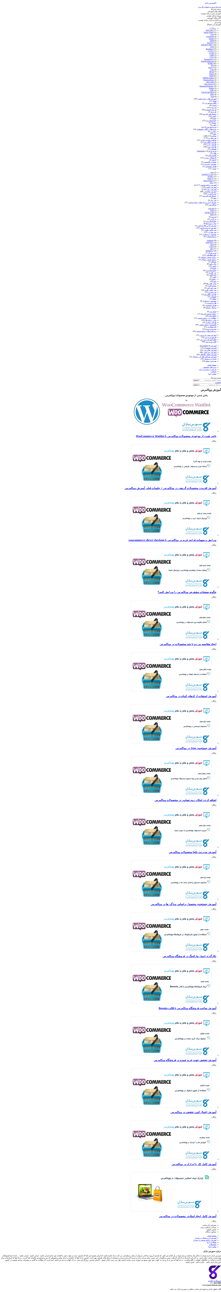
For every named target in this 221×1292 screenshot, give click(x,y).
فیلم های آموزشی (214, 11)
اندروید (213, 107)
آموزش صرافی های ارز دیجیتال (204, 357)
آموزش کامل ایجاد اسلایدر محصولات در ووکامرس (187, 1216)
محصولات (212, 1244)
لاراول (214, 160)
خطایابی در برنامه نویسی (207, 318)
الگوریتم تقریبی (210, 103)
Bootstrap (209, 49)
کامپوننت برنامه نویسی (207, 325)
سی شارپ (212, 138)
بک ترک (213, 112)
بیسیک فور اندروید (209, 114)
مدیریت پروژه (211, 329)
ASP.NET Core (207, 174)
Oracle (211, 74)
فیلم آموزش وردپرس (208, 340)
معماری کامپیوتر (210, 162)
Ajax (212, 34)
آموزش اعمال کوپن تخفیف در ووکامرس (193, 1112)
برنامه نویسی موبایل (208, 259)
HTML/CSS (209, 213)
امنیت (214, 105)
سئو (214, 134)
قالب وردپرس (211, 342)
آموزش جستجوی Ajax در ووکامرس (195, 748)
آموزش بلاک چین (210, 350)
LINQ (211, 247)
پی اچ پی (213, 219)
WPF (212, 94)
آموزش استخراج (210, 348)
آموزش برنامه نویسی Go (205, 185)
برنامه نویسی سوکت (208, 257)
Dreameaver (208, 59)
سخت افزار (212, 286)
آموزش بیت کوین (209, 352)
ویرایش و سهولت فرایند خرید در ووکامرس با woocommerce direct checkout (172, 540)
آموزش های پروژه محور (207, 99)
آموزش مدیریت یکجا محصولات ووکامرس (192, 852)
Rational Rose (209, 80)
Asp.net (211, 208)
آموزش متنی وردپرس (208, 335)
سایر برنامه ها (211, 320)
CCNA (210, 51)
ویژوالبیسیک (211, 237)
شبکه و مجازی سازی (208, 140)
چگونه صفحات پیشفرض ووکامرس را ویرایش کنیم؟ (187, 592)
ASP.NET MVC (207, 45)
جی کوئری (212, 273)
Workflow (209, 251)
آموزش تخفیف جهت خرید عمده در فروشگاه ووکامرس (185, 1060)
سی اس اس (211, 288)
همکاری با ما (211, 1242)
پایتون (214, 116)
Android (210, 240)
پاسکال (213, 262)
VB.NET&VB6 (207, 92)
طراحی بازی (211, 145)
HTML (210, 63)
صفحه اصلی (211, 365)
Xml (212, 97)
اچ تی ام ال (212, 253)
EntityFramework (207, 61)
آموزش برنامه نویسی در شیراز (204, 1240)
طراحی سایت (211, 322)
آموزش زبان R (209, 189)
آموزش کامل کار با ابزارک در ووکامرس (194, 1164)
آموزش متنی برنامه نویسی (211, 13)
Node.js (210, 179)
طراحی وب (212, 147)
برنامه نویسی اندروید (208, 314)
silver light (210, 82)
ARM (212, 41)
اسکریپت (212, 312)
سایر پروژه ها (211, 223)
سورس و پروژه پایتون (208, 228)
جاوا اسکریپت (211, 121)
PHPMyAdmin (208, 78)
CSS (211, 57)
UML (212, 90)
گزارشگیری (211, 327)
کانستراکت (212, 155)
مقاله (214, 299)
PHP (211, 76)
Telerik (211, 88)
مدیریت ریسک (211, 361)
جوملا (214, 123)
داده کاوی (212, 275)
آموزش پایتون (211, 187)
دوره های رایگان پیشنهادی (206, 129)
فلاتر (214, 153)
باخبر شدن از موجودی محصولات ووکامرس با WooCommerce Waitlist (176, 436)
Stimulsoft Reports (206, 86)
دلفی (214, 125)
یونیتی (214, 169)
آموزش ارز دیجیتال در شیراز (205, 1238)
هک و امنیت (212, 303)
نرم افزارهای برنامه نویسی (206, 331)
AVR (212, 47)
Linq (212, 70)
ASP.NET (209, 242)
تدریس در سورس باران (207, 369)
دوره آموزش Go (208, 127)
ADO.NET (210, 30)
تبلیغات (213, 372)
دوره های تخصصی (209, 367)
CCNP (211, 53)
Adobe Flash (208, 32)
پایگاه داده (212, 316)
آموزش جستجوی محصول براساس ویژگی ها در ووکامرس (183, 904)
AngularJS (210, 37)
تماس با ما (212, 374)
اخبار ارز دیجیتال (210, 359)
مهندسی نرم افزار (209, 234)
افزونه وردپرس (210, 337)
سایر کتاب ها (211, 283)
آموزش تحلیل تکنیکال (208, 354)
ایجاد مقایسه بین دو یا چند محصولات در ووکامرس (188, 644)
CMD (212, 55)
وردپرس (218, 22)
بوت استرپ (212, 194)
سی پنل (213, 200)
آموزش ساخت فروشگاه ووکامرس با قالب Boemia (187, 1008)
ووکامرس (212, 205)
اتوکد (214, 101)
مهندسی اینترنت (210, 164)
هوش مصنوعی (210, 166)
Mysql (211, 72)
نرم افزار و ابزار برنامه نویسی (209, 20)
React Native (208, 181)
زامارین (213, 131)
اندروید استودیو (210, 110)
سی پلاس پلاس (210, 230)
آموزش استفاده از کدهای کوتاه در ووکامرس (191, 696)
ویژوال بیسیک (211, 307)
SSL (211, 183)
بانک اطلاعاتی (211, 255)
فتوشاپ (213, 149)
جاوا (214, 118)
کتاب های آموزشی (214, 18)
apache (211, 39)
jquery (210, 68)
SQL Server (208, 84)
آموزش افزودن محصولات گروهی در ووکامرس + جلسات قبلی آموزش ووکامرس (170, 488)
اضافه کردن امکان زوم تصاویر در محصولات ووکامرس (185, 800)
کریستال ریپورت (210, 158)
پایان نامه (212, 264)
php (211, 249)
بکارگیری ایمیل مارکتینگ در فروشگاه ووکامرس (189, 956)
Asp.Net (210, 43)
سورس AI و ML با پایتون (206, 226)
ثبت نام (218, 7)
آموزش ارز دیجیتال (214, 24)
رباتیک (214, 279)
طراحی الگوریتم (210, 142)
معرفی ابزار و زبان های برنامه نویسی (202, 202)
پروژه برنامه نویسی (213, 16)
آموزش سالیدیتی (210, 191)
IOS (212, 66)
